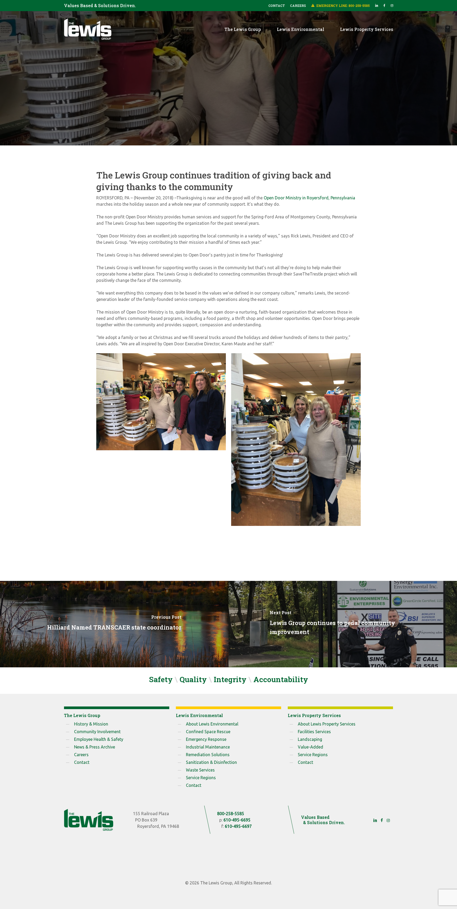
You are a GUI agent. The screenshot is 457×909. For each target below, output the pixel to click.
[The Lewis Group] (88, 820)
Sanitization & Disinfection (211, 762)
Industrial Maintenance (208, 747)
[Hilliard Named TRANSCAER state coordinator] (114, 624)
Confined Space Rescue (208, 731)
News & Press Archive (94, 747)
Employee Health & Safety (98, 739)
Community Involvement (97, 731)
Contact (81, 762)
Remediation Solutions (208, 754)
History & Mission (91, 724)
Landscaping (310, 739)
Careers (81, 754)
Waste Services (200, 770)
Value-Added (310, 747)
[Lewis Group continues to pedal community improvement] (343, 624)
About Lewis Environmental (212, 724)
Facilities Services (314, 731)
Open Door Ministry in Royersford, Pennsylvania (309, 197)
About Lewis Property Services (326, 724)
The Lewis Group (228, 120)
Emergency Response (206, 739)
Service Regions (201, 777)
